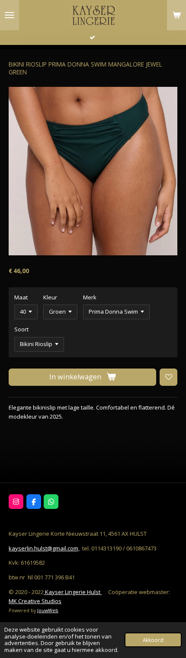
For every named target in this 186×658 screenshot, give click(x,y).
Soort (21, 329)
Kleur (50, 297)
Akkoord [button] (153, 639)
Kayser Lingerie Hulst (73, 592)
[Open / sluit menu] (9, 15)
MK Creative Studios (35, 601)
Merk (89, 297)
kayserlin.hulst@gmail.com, (44, 548)
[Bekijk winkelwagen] (176, 15)
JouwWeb (47, 610)
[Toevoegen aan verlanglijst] (168, 377)
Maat (21, 297)
